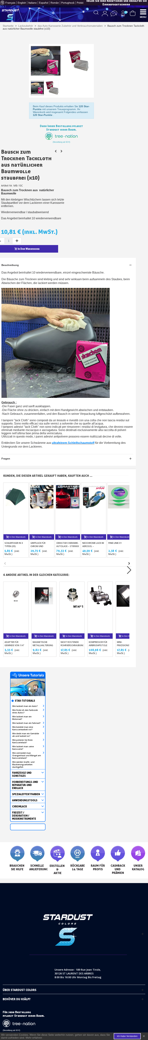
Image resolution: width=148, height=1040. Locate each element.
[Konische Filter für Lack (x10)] (61, 151)
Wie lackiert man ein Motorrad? (22, 717)
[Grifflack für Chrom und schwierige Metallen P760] (41, 508)
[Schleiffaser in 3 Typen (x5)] (15, 508)
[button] (129, 563)
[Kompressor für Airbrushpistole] (100, 607)
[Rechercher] (96, 12)
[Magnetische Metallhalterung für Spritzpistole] (44, 607)
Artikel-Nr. (7, 185)
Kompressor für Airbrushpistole (98, 644)
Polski (80, 2)
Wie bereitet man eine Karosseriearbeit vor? (22, 728)
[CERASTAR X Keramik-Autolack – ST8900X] (67, 508)
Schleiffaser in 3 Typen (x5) (14, 544)
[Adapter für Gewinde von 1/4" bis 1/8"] (15, 607)
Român (55, 2)
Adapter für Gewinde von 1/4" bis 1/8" (14, 645)
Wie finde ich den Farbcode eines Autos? (25, 711)
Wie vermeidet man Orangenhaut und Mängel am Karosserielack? (26, 755)
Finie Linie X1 (115, 543)
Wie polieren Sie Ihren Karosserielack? (22, 741)
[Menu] (143, 11)
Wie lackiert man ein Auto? (25, 706)
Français (10, 2)
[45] (132, 12)
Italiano (32, 2)
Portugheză (67, 2)
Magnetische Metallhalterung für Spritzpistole (43, 645)
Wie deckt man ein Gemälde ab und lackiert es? (25, 734)
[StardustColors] (10, 14)
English (22, 2)
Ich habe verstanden (127, 1036)
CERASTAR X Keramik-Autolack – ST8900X (67, 544)
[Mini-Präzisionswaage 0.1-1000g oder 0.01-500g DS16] (128, 607)
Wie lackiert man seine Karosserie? (23, 747)
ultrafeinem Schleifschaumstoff (73, 442)
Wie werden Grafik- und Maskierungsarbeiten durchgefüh (23, 764)
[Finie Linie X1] (119, 508)
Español (43, 2)
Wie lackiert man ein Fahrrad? (26, 723)
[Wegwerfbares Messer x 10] (55, 151)
